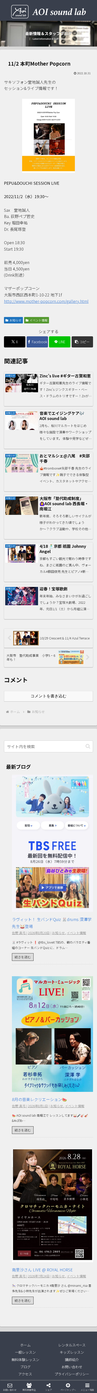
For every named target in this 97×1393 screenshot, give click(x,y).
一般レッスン (25, 1352)
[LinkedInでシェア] (48, 1303)
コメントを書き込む (48, 696)
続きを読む (23, 957)
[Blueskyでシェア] (59, 1276)
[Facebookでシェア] (16, 1290)
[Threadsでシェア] (37, 1290)
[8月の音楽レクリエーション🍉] (52, 1088)
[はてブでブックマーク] (59, 1290)
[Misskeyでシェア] (80, 1276)
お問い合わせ (71, 1366)
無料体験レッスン (25, 1359)
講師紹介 (72, 1359)
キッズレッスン (72, 1352)
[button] (82, 341)
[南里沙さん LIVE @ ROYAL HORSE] (52, 1259)
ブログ (25, 1366)
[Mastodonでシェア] (37, 1276)
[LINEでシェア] (80, 1290)
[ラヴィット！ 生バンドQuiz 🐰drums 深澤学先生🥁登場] (52, 908)
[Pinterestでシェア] (26, 1303)
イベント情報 (39, 320)
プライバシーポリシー (71, 1373)
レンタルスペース (72, 1344)
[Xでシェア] (16, 1276)
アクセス (25, 1373)
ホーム (25, 1344)
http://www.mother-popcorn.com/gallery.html (46, 301)
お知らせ (15, 320)
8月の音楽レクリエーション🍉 (39, 1099)
